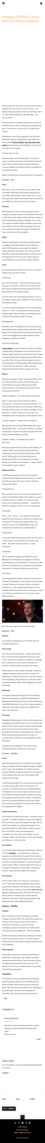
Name (4, 1099)
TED (5, 998)
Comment (5, 1073)
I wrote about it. (7, 348)
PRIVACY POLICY (25, 1133)
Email (18, 1099)
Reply (39, 1039)
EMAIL (16, 1133)
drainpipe (12, 853)
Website (32, 1099)
